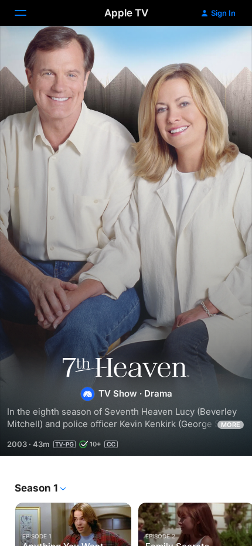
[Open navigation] (27, 13)
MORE (230, 425)
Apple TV (126, 13)
